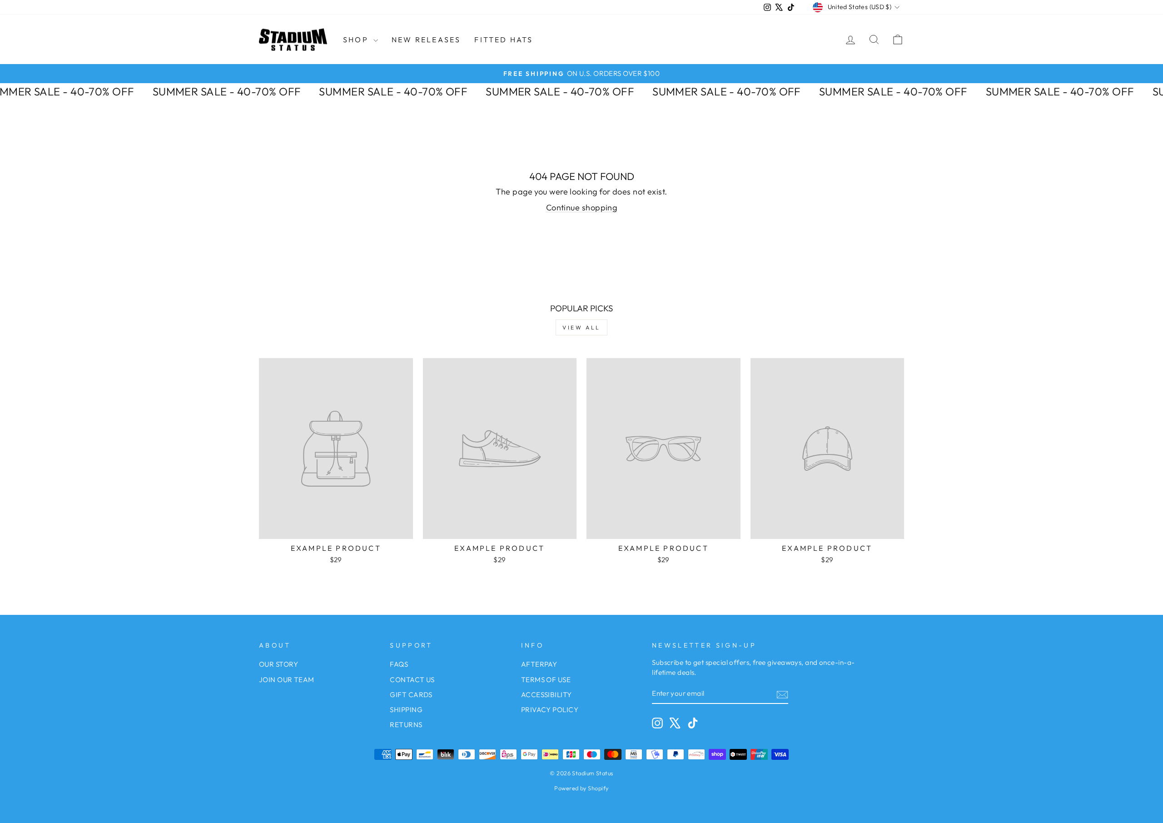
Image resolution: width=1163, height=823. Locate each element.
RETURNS (406, 724)
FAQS (399, 664)
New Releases (426, 39)
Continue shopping (581, 207)
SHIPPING (406, 709)
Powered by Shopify (581, 788)
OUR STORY (278, 664)
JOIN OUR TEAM (286, 679)
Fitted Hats (503, 39)
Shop (357, 39)
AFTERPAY (539, 664)
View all (581, 327)
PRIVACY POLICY (549, 709)
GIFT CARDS (411, 694)
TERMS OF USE (546, 679)
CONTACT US (412, 679)
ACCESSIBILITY (546, 694)
